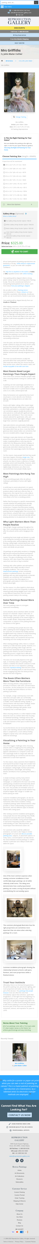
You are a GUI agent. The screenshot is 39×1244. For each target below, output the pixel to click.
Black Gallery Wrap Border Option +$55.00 (19, 228)
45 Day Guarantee (19, 35)
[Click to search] (36, 2)
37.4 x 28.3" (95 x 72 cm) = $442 (15, 180)
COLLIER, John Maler (25, 61)
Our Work (19, 1217)
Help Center (19, 1204)
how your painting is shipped (20, 286)
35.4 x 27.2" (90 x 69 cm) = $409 (15, 176)
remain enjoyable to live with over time (15, 366)
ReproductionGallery (20, 1139)
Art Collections (19, 1176)
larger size (26, 457)
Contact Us (19, 1226)
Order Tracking (19, 1198)
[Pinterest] (22, 1160)
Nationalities (19, 1182)
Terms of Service (8, 1241)
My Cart (20, 15)
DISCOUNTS (19, 28)
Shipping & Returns (19, 1201)
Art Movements (19, 1173)
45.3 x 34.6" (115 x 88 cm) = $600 (16, 195)
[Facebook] (17, 1160)
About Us (19, 1214)
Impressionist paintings (10, 571)
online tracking (27, 274)
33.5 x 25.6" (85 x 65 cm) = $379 (15, 172)
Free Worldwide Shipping (19, 39)
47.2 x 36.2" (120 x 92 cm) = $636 (16, 199)
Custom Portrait (19, 1195)
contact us (24, 292)
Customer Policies (30, 1241)
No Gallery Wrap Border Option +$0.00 (18, 221)
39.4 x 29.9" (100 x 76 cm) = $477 (16, 184)
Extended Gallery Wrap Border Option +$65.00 (18, 237)
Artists (20, 1170)
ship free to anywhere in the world (17, 272)
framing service (23, 290)
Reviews (19, 1220)
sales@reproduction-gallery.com (19, 1156)
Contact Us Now (19, 1115)
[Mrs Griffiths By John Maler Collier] (19, 1061)
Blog (19, 1223)
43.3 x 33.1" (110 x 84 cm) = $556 (16, 191)
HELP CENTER (19, 43)
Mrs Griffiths (5, 65)
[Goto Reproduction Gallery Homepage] (2, 61)
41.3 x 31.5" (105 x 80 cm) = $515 (16, 187)
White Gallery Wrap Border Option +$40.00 (20, 225)
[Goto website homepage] (19, 24)
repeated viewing (15, 667)
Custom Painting (19, 1192)
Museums (19, 1179)
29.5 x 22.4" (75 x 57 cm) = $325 (15, 165)
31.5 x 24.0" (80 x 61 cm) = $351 (15, 169)
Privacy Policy (19, 1241)
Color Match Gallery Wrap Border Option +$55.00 (19, 233)
